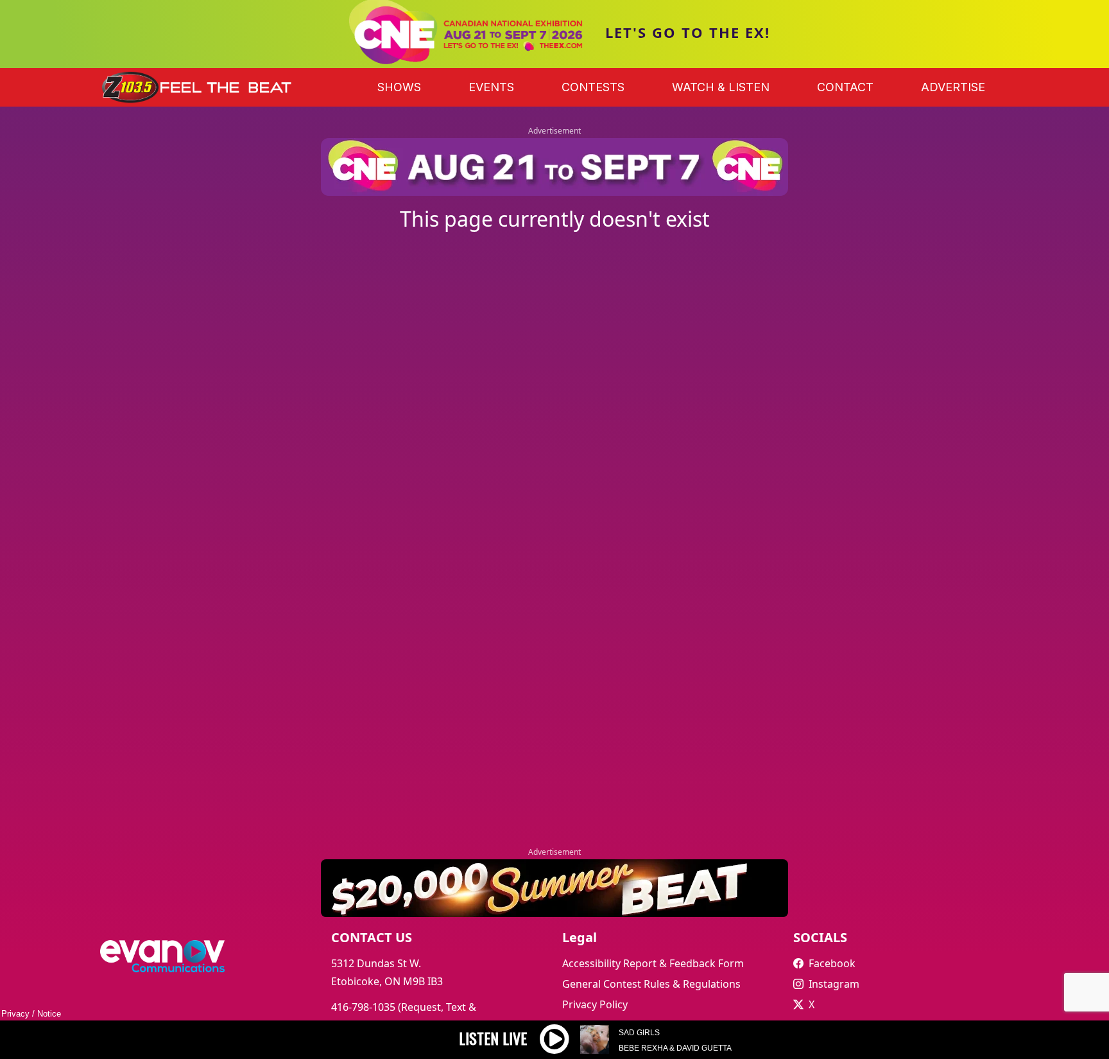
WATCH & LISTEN (720, 87)
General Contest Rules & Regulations (651, 984)
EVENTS (491, 87)
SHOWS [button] (399, 87)
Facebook (832, 963)
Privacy (15, 1014)
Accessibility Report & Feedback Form (653, 963)
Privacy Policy (595, 1004)
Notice (49, 1014)
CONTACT (845, 87)
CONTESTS (593, 87)
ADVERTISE (953, 87)
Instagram (834, 984)
